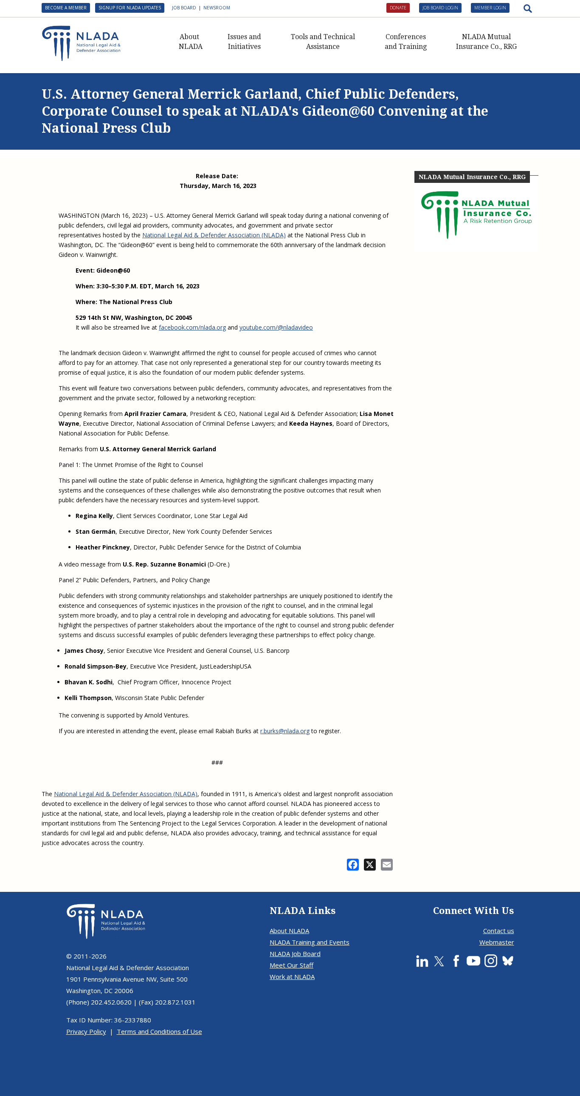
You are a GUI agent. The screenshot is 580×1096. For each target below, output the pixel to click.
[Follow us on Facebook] (456, 960)
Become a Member (66, 8)
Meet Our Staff (291, 965)
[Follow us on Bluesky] (507, 960)
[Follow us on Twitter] (439, 960)
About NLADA (191, 42)
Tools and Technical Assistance (323, 42)
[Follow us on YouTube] (473, 960)
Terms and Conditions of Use (159, 1031)
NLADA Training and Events (309, 942)
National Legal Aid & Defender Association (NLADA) (214, 235)
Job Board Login (440, 8)
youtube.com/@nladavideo (276, 327)
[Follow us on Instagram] (490, 960)
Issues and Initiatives (244, 42)
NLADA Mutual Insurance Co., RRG (486, 42)
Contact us (498, 930)
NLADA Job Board (295, 953)
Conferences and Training (406, 42)
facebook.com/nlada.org (192, 327)
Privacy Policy (86, 1031)
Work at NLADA (292, 976)
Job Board (184, 8)
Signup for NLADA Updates (130, 8)
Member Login (490, 8)
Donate (398, 8)
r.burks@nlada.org (285, 731)
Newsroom (216, 8)
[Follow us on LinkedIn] (422, 960)
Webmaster (496, 942)
